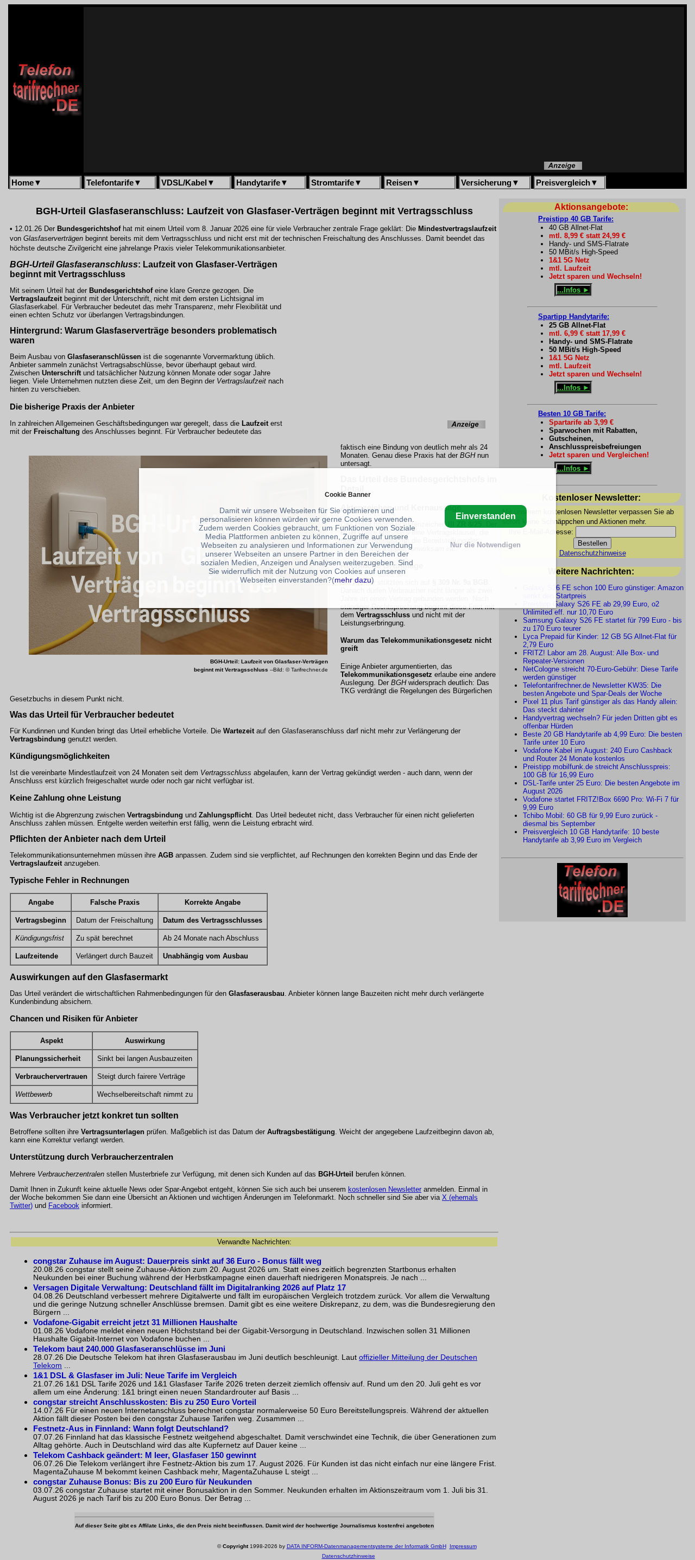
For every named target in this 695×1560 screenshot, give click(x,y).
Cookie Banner (348, 494)
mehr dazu (352, 580)
